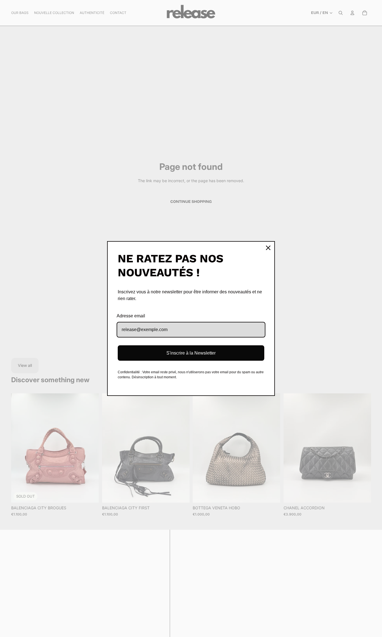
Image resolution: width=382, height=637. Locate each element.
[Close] (268, 248)
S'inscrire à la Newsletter (191, 353)
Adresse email (131, 315)
